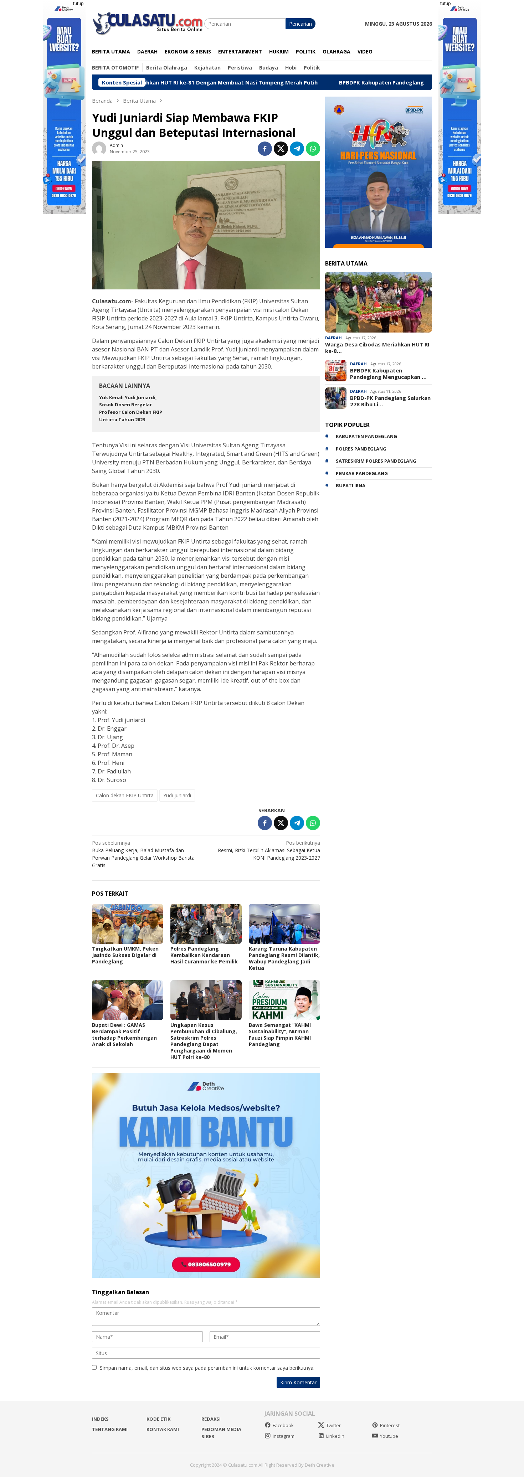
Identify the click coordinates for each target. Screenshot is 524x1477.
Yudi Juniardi (177, 795)
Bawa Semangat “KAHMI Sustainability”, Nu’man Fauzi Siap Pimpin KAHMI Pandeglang (280, 1034)
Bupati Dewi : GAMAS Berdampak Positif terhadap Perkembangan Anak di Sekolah (124, 1034)
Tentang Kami (110, 1429)
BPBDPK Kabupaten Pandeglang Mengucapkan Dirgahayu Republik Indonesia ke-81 (386, 82)
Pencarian (300, 23)
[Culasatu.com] (148, 23)
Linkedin (335, 1436)
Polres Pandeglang (361, 449)
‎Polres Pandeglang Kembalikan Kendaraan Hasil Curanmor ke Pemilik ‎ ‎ (205, 955)
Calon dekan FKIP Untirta (125, 795)
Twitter (333, 1425)
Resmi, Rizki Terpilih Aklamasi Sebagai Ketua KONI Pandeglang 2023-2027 (269, 850)
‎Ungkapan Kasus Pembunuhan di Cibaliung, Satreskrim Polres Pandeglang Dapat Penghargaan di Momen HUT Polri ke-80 (203, 1040)
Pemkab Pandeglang (362, 473)
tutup (78, 3)
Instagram (283, 1436)
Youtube (389, 1436)
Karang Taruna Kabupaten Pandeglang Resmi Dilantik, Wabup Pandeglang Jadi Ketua (284, 958)
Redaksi (211, 1419)
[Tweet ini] (281, 148)
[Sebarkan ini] (265, 148)
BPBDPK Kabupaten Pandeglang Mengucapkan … (388, 373)
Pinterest (390, 1425)
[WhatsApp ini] (313, 148)
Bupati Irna (350, 485)
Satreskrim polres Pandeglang (376, 461)
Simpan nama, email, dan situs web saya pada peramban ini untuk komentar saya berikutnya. (207, 1367)
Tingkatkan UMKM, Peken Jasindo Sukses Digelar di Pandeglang (125, 955)
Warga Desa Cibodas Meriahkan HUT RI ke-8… (377, 347)
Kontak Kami (163, 1429)
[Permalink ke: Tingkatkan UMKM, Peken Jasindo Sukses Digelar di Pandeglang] (127, 924)
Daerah (333, 337)
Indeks (100, 1419)
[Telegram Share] (297, 148)
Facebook (283, 1425)
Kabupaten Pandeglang (366, 436)
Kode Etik (158, 1419)
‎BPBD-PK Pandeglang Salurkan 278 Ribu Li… (390, 401)
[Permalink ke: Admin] (99, 148)
